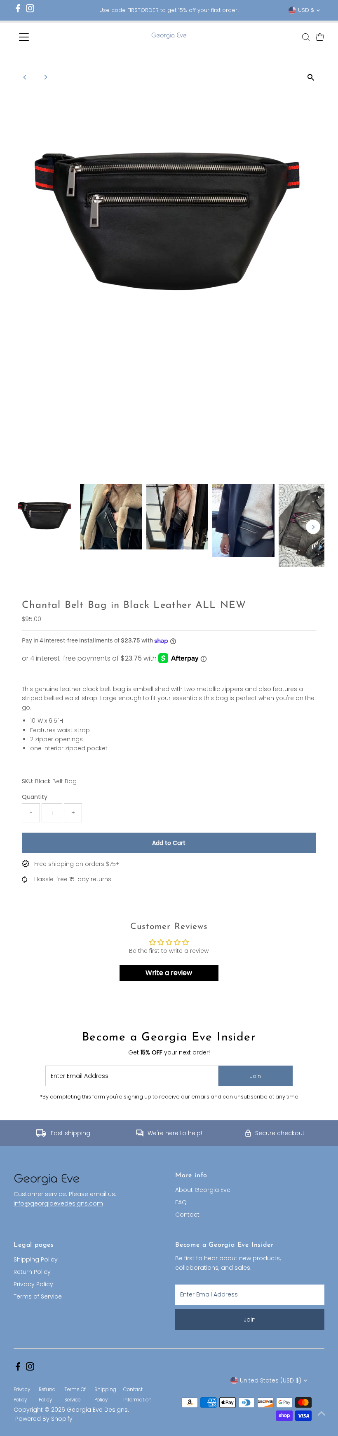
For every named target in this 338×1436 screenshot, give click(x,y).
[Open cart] (320, 37)
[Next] (45, 77)
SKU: (27, 781)
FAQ (181, 1202)
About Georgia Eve (202, 1190)
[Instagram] (30, 10)
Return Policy (32, 1272)
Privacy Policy (33, 1284)
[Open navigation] (50, 37)
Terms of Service (38, 1296)
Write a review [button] (169, 973)
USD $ (306, 10)
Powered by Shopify (44, 1419)
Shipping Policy (36, 1259)
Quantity (34, 797)
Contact (187, 1214)
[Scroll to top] (321, 1413)
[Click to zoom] (311, 77)
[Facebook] (18, 10)
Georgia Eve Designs (97, 1410)
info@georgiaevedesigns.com (58, 1203)
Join (255, 1076)
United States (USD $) (270, 1380)
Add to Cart (168, 843)
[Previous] (25, 77)
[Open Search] (306, 37)
